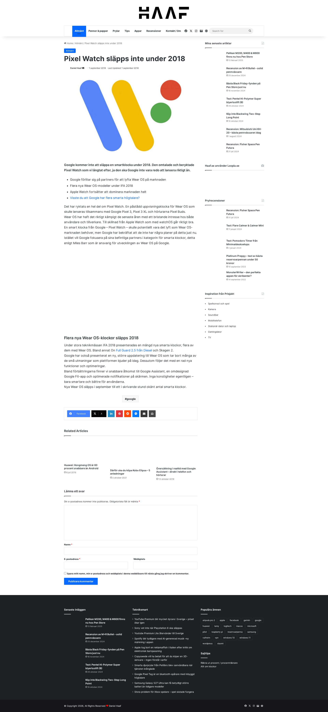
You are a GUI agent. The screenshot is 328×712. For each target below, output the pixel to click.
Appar (138, 30)
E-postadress (72, 559)
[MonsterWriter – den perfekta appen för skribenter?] (214, 277)
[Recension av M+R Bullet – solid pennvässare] (214, 73)
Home (69, 43)
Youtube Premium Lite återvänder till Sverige (159, 633)
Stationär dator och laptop (222, 326)
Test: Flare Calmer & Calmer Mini (245, 225)
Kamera (212, 309)
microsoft (251, 626)
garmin (247, 620)
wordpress (208, 643)
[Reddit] (127, 413)
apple (222, 620)
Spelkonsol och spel (218, 303)
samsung (251, 632)
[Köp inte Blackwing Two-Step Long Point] (214, 118)
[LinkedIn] (111, 413)
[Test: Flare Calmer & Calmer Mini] (214, 230)
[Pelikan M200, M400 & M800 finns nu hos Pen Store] (214, 57)
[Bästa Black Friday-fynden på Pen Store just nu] (214, 88)
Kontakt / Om (173, 30)
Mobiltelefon (215, 320)
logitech (227, 626)
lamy (216, 626)
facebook (234, 620)
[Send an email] (83, 68)
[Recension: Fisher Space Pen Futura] (214, 149)
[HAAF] (164, 13)
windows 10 (229, 637)
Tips (127, 30)
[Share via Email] (144, 413)
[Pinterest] (119, 413)
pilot (205, 632)
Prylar (116, 30)
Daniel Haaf (76, 68)
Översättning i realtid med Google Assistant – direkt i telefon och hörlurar (176, 471)
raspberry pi (217, 632)
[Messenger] (135, 413)
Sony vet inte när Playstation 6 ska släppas (158, 628)
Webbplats (139, 559)
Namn (68, 544)
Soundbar (213, 314)
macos (239, 626)
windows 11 (245, 637)
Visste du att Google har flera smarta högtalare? (105, 198)
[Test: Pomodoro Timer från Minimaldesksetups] (214, 245)
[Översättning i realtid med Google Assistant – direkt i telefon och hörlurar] (176, 452)
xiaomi (220, 643)
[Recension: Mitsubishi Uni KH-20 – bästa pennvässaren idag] (214, 133)
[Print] (152, 413)
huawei (206, 626)
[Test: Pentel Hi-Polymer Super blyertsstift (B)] (214, 103)
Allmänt (79, 30)
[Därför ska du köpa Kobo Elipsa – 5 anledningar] (130, 453)
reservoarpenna (235, 632)
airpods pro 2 (209, 620)
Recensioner (153, 30)
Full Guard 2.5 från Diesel (134, 350)
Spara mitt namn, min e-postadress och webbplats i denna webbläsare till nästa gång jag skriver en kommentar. (128, 573)
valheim (206, 637)
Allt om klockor (208, 666)
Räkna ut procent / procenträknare (219, 662)
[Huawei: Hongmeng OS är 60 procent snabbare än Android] (84, 450)
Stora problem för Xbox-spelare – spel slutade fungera (164, 691)
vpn (216, 637)
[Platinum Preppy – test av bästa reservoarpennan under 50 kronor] (214, 260)
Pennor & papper (98, 30)
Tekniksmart (140, 609)
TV (209, 337)
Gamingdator (215, 331)
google (131, 399)
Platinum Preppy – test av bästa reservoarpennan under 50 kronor (244, 259)
